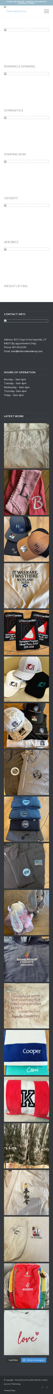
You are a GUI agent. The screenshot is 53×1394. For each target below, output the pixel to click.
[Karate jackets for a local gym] (26, 1192)
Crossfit (11, 198)
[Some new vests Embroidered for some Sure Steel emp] (26, 772)
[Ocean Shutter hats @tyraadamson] (26, 679)
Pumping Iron (15, 154)
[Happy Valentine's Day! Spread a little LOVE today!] (26, 1332)
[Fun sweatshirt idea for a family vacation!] (26, 585)
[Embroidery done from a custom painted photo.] (26, 1239)
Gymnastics (13, 110)
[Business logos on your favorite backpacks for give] (26, 1285)
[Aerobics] (26, 206)
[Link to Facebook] (42, 1387)
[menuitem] (9, 1390)
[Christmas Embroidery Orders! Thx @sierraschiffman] (26, 819)
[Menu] (45, 11)
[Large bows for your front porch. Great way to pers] (26, 492)
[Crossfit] (26, 162)
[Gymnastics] (26, 74)
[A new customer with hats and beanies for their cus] (26, 539)
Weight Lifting (16, 286)
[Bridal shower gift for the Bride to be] (26, 445)
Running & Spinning (19, 66)
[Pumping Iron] (26, 118)
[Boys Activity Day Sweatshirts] (26, 959)
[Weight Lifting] (26, 249)
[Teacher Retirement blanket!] (26, 1005)
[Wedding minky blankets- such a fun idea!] (26, 1145)
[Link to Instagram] (47, 1387)
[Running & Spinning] (26, 30)
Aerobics (11, 242)
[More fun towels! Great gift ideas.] (26, 1052)
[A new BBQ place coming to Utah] (26, 725)
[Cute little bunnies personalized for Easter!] (26, 912)
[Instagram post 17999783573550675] (26, 865)
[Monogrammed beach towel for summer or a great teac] (26, 1099)
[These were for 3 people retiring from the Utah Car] (26, 632)
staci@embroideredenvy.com (26, 351)
